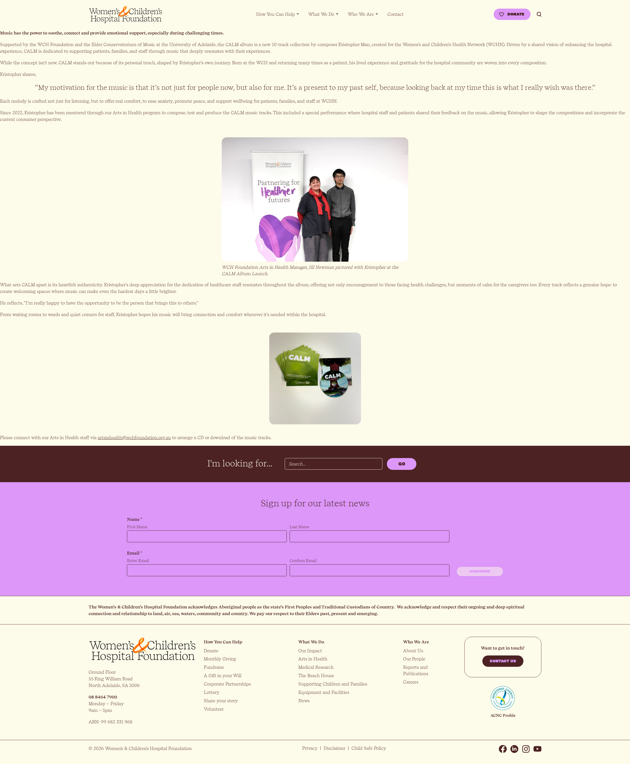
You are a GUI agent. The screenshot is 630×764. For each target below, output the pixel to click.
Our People (414, 658)
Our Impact (310, 650)
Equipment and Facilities (323, 692)
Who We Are (361, 14)
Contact (395, 14)
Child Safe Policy (368, 748)
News (304, 700)
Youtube (537, 749)
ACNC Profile (502, 715)
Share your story (221, 700)
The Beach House (316, 675)
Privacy (309, 748)
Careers (410, 681)
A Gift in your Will (222, 675)
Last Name (299, 527)
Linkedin (514, 749)
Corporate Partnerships (227, 683)
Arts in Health (312, 658)
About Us (413, 650)
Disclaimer (334, 748)
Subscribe (480, 571)
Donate (515, 14)
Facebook (503, 749)
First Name (137, 527)
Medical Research (315, 667)
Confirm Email (303, 560)
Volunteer (214, 709)
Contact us (503, 661)
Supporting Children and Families (332, 683)
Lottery (211, 692)
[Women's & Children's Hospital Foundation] (125, 15)
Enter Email (138, 560)
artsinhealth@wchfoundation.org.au (134, 437)
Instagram (526, 749)
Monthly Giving (220, 658)
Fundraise (214, 667)
